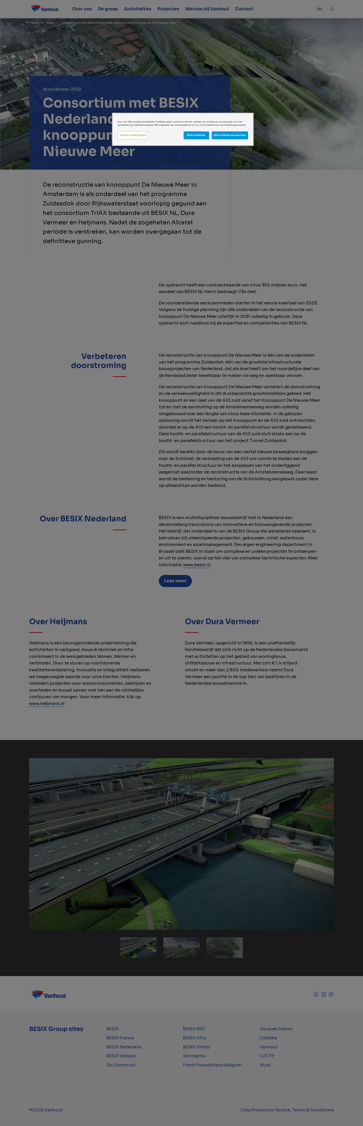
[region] (183, 129)
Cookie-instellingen (133, 135)
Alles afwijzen (196, 135)
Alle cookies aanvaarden (230, 135)
